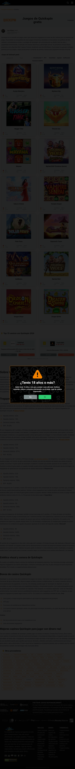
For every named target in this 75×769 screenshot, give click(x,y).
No (30, 397)
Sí (45, 397)
